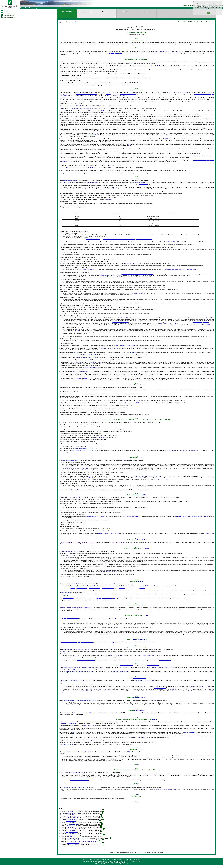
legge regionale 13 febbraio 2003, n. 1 (121, 671)
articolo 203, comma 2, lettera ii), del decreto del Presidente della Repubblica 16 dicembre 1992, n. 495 (127, 239)
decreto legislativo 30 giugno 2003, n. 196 (141, 182)
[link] (10, 8)
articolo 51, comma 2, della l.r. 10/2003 (110, 348)
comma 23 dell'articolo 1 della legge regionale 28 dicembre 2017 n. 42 (78, 167)
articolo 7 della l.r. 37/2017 (139, 678)
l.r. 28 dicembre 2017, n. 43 (72, 810)
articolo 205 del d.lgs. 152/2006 (139, 293)
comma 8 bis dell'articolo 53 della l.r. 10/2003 (87, 354)
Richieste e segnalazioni (134, 859)
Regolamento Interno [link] (8, 15)
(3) (111, 167)
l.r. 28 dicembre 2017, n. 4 (73, 843)
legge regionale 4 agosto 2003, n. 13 (71, 583)
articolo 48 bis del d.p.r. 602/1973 (201, 322)
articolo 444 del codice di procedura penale (166, 789)
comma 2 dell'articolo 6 (82, 588)
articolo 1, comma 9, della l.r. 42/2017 (160, 138)
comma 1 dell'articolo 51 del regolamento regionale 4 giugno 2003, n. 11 (78, 671)
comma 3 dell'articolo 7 (70, 555)
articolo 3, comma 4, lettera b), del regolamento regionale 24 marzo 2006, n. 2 (97, 721)
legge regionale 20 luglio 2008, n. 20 (83, 690)
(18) (199, 712)
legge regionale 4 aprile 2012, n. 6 (70, 551)
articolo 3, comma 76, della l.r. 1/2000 (96, 516)
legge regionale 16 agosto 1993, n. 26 (109, 189)
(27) (138, 783)
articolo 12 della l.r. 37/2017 (126, 665)
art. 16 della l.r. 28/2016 (139, 647)
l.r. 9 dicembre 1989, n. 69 (73, 839)
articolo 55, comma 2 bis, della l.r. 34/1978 (168, 323)
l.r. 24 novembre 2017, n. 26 (73, 835)
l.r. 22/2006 (142, 588)
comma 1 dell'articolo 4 (68, 744)
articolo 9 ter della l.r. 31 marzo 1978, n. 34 (163, 667)
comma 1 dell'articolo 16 (165, 660)
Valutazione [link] (166, 11)
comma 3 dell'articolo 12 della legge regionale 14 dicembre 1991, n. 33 (78, 542)
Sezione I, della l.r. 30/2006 (163, 479)
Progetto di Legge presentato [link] (86, 11)
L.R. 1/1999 (122, 588)
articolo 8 (165, 590)
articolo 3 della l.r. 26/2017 (139, 697)
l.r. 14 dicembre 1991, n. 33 (72, 819)
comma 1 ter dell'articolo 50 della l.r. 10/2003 (82, 371)
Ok (208, 12)
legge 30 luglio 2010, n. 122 (175, 689)
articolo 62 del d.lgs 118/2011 (102, 437)
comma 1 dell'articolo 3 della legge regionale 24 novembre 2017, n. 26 (80, 700)
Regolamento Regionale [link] (9, 17)
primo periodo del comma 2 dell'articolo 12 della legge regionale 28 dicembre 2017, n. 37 (83, 667)
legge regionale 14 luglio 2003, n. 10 (71, 180)
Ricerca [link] (192, 5)
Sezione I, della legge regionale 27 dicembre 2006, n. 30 (147, 476)
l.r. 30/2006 (207, 324)
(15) (180, 671)
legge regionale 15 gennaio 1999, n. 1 (88, 586)
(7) (65, 543)
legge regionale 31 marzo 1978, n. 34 (71, 460)
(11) (115, 618)
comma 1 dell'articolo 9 (94, 588)
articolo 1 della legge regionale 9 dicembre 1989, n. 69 (76, 751)
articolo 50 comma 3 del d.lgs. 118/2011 (85, 448)
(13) (154, 649)
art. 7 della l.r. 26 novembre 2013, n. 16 (199, 686)
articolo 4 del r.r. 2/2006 (89, 725)
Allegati (136, 802)
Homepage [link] (186, 5)
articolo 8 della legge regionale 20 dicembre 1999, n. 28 (74, 787)
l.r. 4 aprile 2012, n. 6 (71, 821)
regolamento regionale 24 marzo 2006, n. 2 (76, 838)
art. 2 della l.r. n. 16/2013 (160, 688)
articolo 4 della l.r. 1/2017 (140, 605)
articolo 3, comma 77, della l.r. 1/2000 (131, 516)
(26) (110, 772)
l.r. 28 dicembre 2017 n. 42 (72, 813)
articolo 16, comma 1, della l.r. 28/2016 (86, 660)
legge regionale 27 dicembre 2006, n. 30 (121, 317)
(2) (109, 108)
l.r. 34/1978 (140, 457)
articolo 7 (109, 590)
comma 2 (74, 732)
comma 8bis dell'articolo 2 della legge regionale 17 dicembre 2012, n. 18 (184, 450)
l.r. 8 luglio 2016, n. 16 (72, 827)
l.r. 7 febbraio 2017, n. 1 (72, 824)
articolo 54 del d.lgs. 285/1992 (93, 239)
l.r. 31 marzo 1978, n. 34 (118, 542)
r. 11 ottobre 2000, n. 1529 (129, 263)
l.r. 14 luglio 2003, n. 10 (71, 814)
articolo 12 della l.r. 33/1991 (139, 539)
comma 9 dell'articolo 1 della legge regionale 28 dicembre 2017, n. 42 (77, 772)
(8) (95, 551)
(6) (161, 497)
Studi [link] (186, 11)
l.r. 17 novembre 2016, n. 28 (73, 828)
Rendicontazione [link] (146, 11)
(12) (113, 642)
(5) (124, 460)
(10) (150, 607)
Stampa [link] (62, 22)
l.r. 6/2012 (146, 548)
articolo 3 (108, 94)
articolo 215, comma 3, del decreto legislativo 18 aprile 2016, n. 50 (192, 516)
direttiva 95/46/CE (143, 184)
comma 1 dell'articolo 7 (68, 182)
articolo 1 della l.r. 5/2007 (140, 494)
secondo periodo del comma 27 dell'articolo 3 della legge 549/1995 (181, 269)
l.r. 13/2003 (140, 581)
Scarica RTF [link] (79, 22)
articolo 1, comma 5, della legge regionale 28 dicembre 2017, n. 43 (147, 65)
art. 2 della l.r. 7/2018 (139, 710)
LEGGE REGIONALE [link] (67, 11)
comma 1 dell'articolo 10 (108, 588)
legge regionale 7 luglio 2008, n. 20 (70, 618)
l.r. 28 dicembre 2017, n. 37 (73, 830)
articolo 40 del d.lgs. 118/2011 (139, 737)
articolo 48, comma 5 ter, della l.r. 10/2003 (125, 345)
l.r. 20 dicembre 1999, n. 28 (73, 846)
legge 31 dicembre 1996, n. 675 (90, 182)
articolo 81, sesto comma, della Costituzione (86, 94)
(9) (114, 583)
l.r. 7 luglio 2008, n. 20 (72, 825)
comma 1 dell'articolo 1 (68, 586)
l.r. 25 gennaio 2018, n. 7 (72, 836)
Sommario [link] (180, 21)
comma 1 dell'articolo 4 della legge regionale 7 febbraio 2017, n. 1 (77, 607)
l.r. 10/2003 (140, 178)
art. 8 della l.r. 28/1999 (139, 785)
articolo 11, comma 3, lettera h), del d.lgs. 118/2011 (83, 450)
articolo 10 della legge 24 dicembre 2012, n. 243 (180, 92)
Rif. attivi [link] (186, 21)
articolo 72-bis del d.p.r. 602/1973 (120, 322)
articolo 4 (73, 588)
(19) (92, 740)
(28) (142, 787)
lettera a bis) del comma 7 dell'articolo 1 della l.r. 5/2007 (111, 533)
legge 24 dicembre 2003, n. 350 (128, 94)
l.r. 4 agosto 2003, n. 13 (71, 822)
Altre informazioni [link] (210, 21)
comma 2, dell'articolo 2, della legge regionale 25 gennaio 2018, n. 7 (77, 712)
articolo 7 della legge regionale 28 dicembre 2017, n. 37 (74, 680)
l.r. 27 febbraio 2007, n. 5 (72, 818)
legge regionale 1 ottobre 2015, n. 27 (112, 712)
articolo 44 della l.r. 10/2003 (91, 367)
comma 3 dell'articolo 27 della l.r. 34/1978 (70, 489)
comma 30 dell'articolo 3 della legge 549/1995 (110, 275)
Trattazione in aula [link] (106, 11)
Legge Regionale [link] (7, 11)
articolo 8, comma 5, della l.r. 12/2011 (147, 655)
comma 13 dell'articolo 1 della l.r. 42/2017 (79, 780)
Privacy (97, 859)
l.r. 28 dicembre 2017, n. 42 (72, 811)
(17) (154, 700)
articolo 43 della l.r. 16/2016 (139, 639)
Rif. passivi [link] (192, 21)
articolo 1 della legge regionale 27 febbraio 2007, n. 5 (77, 468)
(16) (208, 680)
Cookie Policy (92, 859)
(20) (129, 751)
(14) (74, 669)
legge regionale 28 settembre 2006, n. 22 (148, 586)
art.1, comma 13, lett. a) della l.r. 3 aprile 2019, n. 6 (87, 841)
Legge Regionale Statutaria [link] (10, 13)
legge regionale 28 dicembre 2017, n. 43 (71, 105)
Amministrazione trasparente (121, 859)
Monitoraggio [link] (126, 11)
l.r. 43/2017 (131, 422)
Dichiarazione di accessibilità (107, 859)
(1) (98, 105)
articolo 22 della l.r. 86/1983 (115, 655)
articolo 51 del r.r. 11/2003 (153, 665)
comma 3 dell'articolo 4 (68, 590)
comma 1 (83, 98)
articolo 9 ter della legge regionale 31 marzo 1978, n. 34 (79, 478)
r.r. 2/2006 (154, 719)
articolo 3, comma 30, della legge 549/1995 (88, 269)
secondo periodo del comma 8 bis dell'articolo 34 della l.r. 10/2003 (86, 362)
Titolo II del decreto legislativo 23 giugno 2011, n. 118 (167, 51)
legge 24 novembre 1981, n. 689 (109, 571)
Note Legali (85, 859)
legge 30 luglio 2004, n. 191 (120, 95)
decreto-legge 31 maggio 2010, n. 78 (103, 689)
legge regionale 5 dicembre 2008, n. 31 (90, 134)
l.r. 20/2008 (145, 615)
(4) (135, 180)
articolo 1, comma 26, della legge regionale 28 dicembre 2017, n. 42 (77, 108)
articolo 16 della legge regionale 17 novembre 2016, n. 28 (75, 649)
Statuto (130, 145)
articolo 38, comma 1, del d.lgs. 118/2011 (131, 403)
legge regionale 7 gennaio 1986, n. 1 (106, 598)
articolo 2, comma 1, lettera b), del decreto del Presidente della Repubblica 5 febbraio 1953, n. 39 (155, 242)
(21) (138, 764)
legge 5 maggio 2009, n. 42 (115, 53)
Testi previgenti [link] (200, 21)
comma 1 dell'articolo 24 (184, 138)
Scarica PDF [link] (70, 22)
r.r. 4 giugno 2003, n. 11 (71, 832)
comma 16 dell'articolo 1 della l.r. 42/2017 (94, 110)
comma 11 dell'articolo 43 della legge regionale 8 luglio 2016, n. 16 (77, 642)
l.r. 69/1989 (140, 749)
